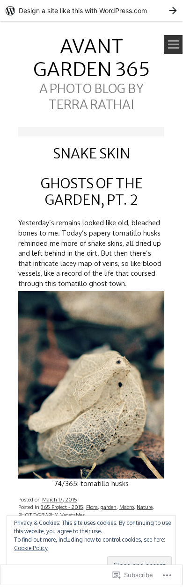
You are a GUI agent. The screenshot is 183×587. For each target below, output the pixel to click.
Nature (145, 506)
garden (109, 506)
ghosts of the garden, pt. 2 (91, 191)
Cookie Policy (31, 547)
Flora (92, 506)
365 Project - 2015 (62, 506)
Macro (126, 506)
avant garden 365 (91, 58)
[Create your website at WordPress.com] (91, 10)
